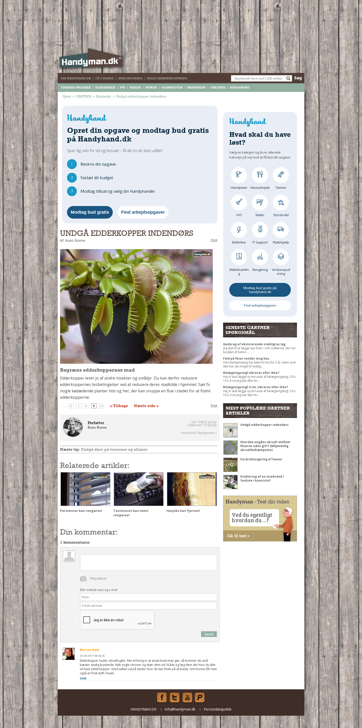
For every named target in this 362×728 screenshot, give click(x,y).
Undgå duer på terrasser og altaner (114, 449)
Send (209, 634)
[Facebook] (162, 698)
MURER (151, 87)
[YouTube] (187, 698)
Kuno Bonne (97, 427)
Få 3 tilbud (104, 78)
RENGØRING (240, 87)
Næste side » (146, 406)
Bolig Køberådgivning (167, 78)
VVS (122, 87)
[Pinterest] (200, 698)
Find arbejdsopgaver (143, 212)
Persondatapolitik (217, 709)
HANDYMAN (196, 87)
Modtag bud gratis (90, 212)
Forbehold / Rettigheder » (199, 433)
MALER (135, 87)
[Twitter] (175, 698)
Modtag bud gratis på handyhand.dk (260, 290)
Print (214, 240)
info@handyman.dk (180, 709)
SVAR (83, 678)
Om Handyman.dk (76, 78)
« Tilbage (119, 406)
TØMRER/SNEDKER (76, 87)
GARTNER (217, 87)
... (64, 406)
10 (101, 406)
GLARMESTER (172, 87)
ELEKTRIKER (105, 87)
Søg (298, 77)
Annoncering (130, 78)
